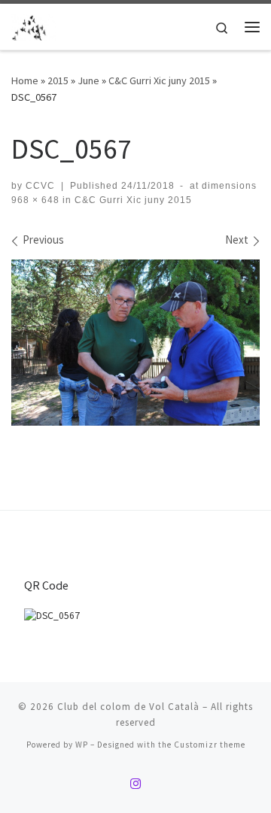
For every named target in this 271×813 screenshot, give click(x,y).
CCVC (40, 185)
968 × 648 (35, 200)
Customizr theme (209, 744)
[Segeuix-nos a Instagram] (135, 784)
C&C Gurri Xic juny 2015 (159, 80)
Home (24, 80)
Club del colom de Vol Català (128, 706)
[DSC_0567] (135, 342)
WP (81, 744)
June (88, 80)
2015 (58, 80)
